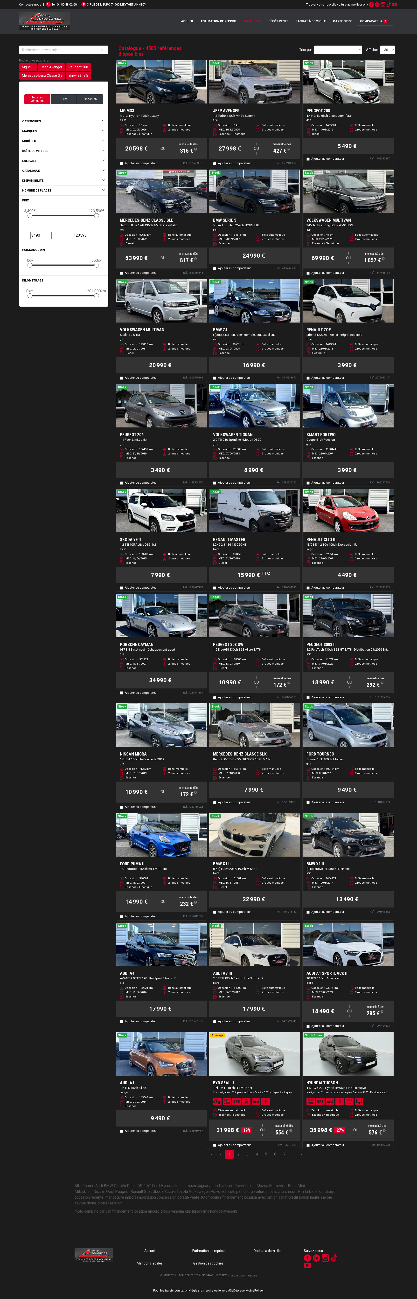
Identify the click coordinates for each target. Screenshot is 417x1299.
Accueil (187, 21)
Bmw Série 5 (78, 75)
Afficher (372, 50)
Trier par (305, 50)
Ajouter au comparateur (141, 163)
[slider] (30, 215)
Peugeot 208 (78, 67)
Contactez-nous (30, 4)
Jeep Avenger (51, 67)
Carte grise (342, 21)
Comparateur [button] (373, 21)
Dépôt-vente (278, 21)
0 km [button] (64, 99)
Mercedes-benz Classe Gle (42, 75)
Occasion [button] (90, 99)
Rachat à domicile (311, 21)
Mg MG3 (28, 67)
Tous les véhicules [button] (37, 99)
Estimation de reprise (218, 21)
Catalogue (252, 21)
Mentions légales (150, 1263)
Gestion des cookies (208, 1263)
